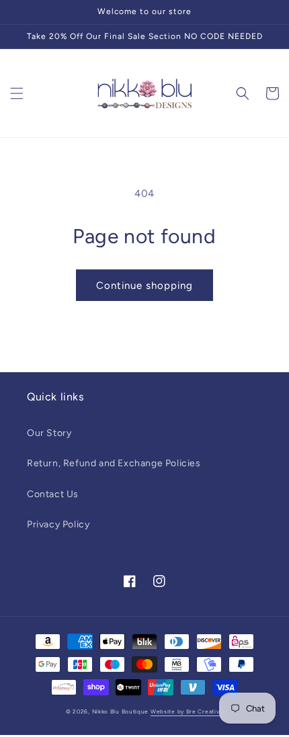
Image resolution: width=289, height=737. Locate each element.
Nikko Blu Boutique (120, 711)
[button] (17, 93)
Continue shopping (144, 285)
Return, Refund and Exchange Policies (114, 463)
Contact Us (53, 494)
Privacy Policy (58, 524)
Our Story (49, 433)
